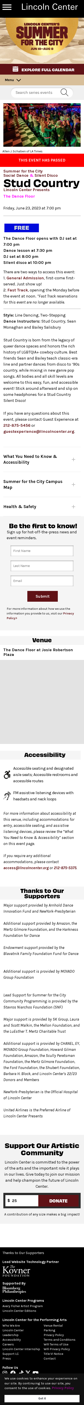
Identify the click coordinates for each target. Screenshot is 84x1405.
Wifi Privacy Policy (57, 1349)
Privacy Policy (54, 1335)
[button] (42, 69)
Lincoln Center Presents (26, 189)
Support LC (10, 1354)
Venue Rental (53, 1325)
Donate (58, 1200)
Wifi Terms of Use (56, 1344)
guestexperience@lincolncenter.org (38, 431)
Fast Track (17, 290)
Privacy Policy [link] (63, 1388)
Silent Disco (46, 175)
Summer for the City (23, 171)
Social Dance (15, 175)
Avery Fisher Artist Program (22, 1306)
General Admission (25, 278)
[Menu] (6, 7)
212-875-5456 (16, 425)
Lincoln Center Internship (21, 1349)
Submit (42, 596)
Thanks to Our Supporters (23, 1253)
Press (6, 1358)
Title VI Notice (53, 1354)
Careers (8, 1344)
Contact (50, 1358)
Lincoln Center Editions (19, 1311)
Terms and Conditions (59, 1340)
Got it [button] (42, 1398)
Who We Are (11, 1325)
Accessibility (11, 1340)
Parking (49, 1330)
